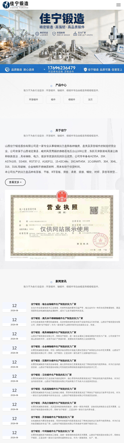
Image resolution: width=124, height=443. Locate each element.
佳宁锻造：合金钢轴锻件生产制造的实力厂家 (53, 346)
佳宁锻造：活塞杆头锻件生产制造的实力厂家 (53, 360)
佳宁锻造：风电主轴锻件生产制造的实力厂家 (53, 403)
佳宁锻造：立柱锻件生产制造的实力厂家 (51, 375)
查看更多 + (15, 182)
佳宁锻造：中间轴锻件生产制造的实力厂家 (52, 431)
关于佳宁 (61, 130)
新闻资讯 (61, 281)
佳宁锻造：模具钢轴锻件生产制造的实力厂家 (53, 332)
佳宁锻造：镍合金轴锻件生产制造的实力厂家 (53, 304)
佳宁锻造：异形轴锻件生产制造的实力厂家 (52, 417)
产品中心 (61, 85)
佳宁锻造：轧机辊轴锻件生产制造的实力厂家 (53, 389)
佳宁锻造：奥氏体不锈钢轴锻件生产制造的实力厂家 (57, 318)
